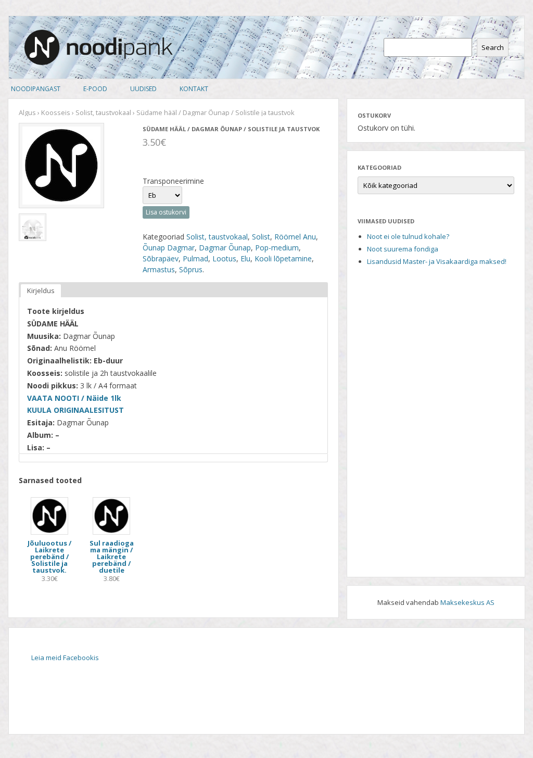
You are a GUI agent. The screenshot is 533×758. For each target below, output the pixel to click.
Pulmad (195, 258)
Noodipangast (35, 88)
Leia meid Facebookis (65, 657)
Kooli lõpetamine (283, 258)
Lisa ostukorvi (166, 212)
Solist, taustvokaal (103, 112)
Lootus (224, 258)
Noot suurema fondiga (402, 249)
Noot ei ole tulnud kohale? (408, 236)
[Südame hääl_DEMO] (32, 227)
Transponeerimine (173, 181)
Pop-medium (277, 247)
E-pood (95, 88)
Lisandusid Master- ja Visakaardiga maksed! (436, 261)
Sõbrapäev (161, 258)
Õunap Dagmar (169, 247)
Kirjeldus (41, 290)
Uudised (143, 88)
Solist (261, 237)
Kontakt (194, 88)
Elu (245, 258)
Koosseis (55, 112)
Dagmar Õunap (225, 247)
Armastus (159, 269)
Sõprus (190, 269)
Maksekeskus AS (467, 602)
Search (492, 47)
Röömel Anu (295, 237)
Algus (27, 112)
